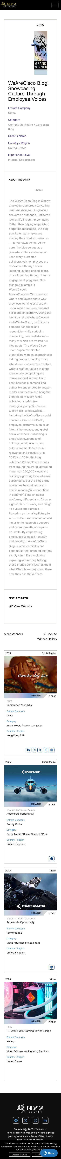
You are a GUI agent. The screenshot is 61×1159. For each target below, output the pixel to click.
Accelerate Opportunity (20, 922)
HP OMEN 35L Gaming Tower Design (29, 1030)
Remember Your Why (19, 705)
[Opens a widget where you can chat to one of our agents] (49, 1153)
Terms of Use (37, 1136)
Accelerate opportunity (20, 813)
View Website (22, 606)
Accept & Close (20, 1154)
